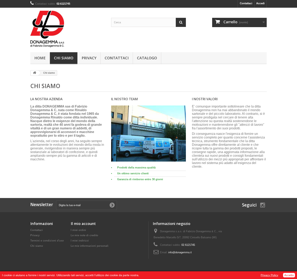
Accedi (260, 3)
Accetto (289, 275)
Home (40, 57)
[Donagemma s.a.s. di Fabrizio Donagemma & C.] (67, 29)
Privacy (89, 57)
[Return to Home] (34, 73)
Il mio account (83, 223)
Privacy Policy (269, 275)
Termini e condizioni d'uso (47, 240)
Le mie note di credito (84, 235)
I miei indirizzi (80, 240)
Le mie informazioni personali (89, 245)
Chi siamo (63, 57)
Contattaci (246, 3)
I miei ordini (78, 230)
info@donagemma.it (180, 252)
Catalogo (147, 57)
